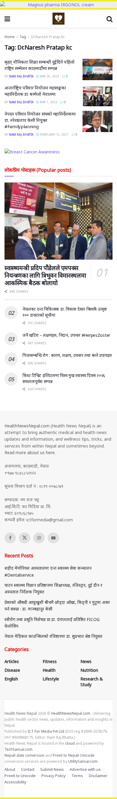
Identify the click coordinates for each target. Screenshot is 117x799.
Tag (23, 36)
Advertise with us (85, 769)
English (11, 679)
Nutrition (89, 670)
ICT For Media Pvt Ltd (46, 731)
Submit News (52, 769)
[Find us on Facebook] (10, 537)
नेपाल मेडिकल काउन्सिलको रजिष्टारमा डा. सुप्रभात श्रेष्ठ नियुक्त (53, 636)
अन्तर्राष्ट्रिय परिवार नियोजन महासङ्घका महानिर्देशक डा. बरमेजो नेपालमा (35, 91)
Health (49, 670)
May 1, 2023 (48, 102)
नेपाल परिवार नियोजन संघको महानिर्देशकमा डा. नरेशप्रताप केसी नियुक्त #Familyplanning (40, 120)
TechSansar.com (18, 749)
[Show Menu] (7, 19)
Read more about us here (29, 452)
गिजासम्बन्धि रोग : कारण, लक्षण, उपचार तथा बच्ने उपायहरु (67, 355)
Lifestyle (51, 679)
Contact (27, 769)
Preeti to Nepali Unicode (73, 755)
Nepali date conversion (24, 755)
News (86, 661)
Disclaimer (98, 775)
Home (9, 36)
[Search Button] (109, 19)
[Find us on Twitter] (24, 537)
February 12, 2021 (54, 134)
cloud (70, 743)
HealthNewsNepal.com (27, 426)
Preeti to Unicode (20, 775)
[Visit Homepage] (58, 19)
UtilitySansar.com (83, 761)
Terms (77, 775)
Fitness (50, 661)
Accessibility (15, 782)
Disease (12, 670)
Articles (11, 661)
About (9, 769)
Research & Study (91, 681)
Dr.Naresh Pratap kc (48, 36)
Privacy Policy (53, 775)
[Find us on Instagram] (39, 537)
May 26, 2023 (49, 76)
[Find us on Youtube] (53, 537)
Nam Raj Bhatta (21, 76)
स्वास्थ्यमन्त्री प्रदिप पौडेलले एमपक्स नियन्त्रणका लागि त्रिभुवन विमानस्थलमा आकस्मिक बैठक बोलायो (45, 275)
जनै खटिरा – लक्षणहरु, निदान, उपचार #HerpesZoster (66, 335)
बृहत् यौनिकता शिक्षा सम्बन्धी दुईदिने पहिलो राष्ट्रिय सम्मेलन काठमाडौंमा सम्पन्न (39, 65)
